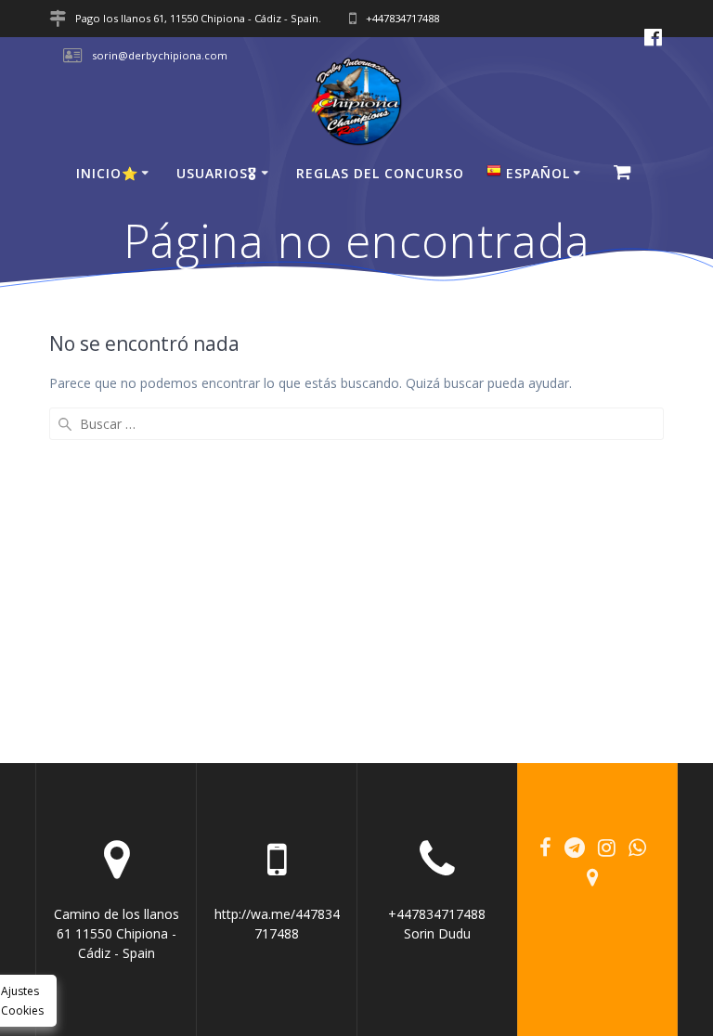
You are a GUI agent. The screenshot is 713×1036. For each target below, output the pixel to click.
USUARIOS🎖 (216, 173)
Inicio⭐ (107, 173)
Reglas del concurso (380, 173)
